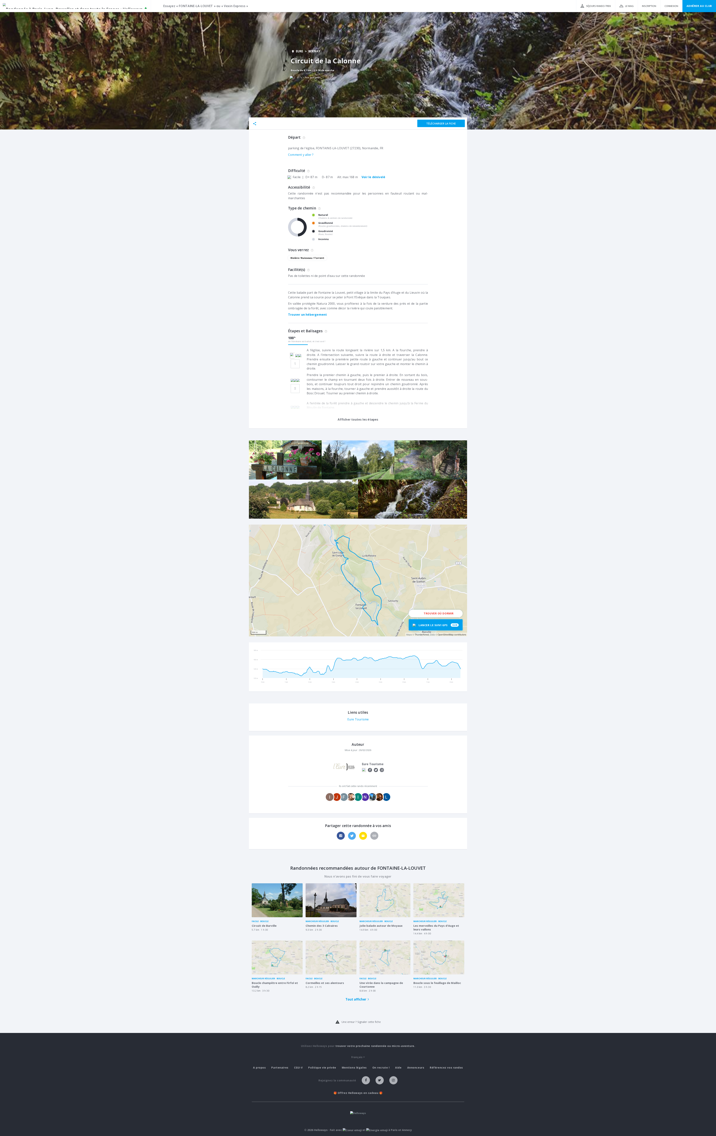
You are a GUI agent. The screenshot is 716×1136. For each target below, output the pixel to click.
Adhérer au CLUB (699, 6)
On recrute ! (381, 1067)
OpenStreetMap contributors (452, 634)
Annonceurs (415, 1067)
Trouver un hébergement (307, 315)
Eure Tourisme (358, 719)
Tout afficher (356, 999)
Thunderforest (422, 634)
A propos (259, 1067)
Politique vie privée (322, 1067)
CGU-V (298, 1067)
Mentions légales (354, 1067)
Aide (398, 1067)
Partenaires (279, 1067)
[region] (358, 580)
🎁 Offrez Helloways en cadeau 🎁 (358, 1093)
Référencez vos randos (446, 1067)
